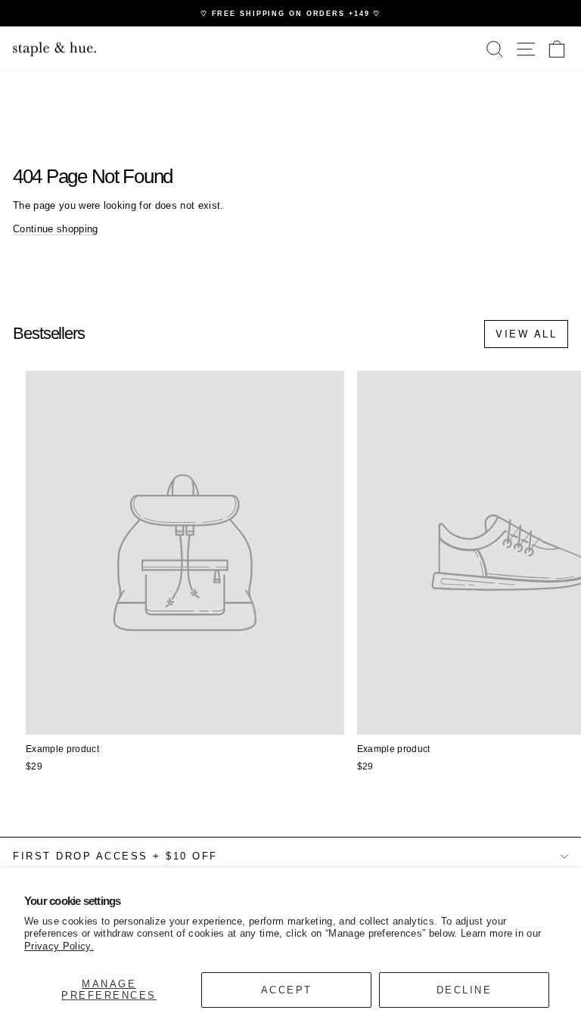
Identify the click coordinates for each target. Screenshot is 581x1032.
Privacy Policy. (59, 946)
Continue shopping (55, 229)
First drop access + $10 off (115, 856)
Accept (286, 990)
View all (526, 333)
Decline (464, 990)
